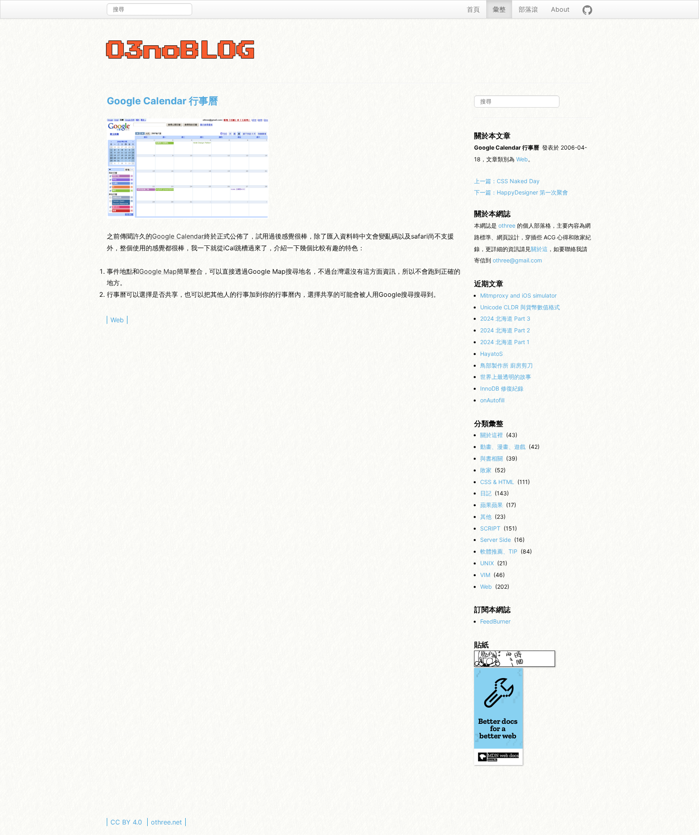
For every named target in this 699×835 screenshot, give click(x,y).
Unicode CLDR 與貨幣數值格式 (520, 307)
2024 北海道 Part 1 (505, 341)
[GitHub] (587, 9)
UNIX (487, 563)
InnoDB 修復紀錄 (501, 388)
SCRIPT (490, 528)
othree (506, 225)
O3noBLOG (181, 51)
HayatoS (491, 353)
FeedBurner (495, 621)
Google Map (158, 271)
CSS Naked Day (507, 181)
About (560, 9)
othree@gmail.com (517, 260)
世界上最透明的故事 (505, 376)
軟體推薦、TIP (498, 551)
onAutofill (492, 400)
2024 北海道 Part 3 (505, 318)
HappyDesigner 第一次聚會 (521, 192)
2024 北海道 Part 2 (505, 330)
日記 (485, 493)
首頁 (473, 9)
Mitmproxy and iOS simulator (518, 295)
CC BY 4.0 (126, 822)
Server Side (495, 539)
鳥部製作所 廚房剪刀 (506, 365)
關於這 (539, 248)
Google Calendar (178, 236)
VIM (485, 574)
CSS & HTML (497, 481)
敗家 (485, 470)
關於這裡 (491, 434)
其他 (485, 516)
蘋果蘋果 (491, 504)
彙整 (499, 9)
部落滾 (528, 9)
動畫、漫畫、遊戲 (502, 446)
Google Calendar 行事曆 (162, 101)
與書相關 (491, 458)
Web (117, 320)
